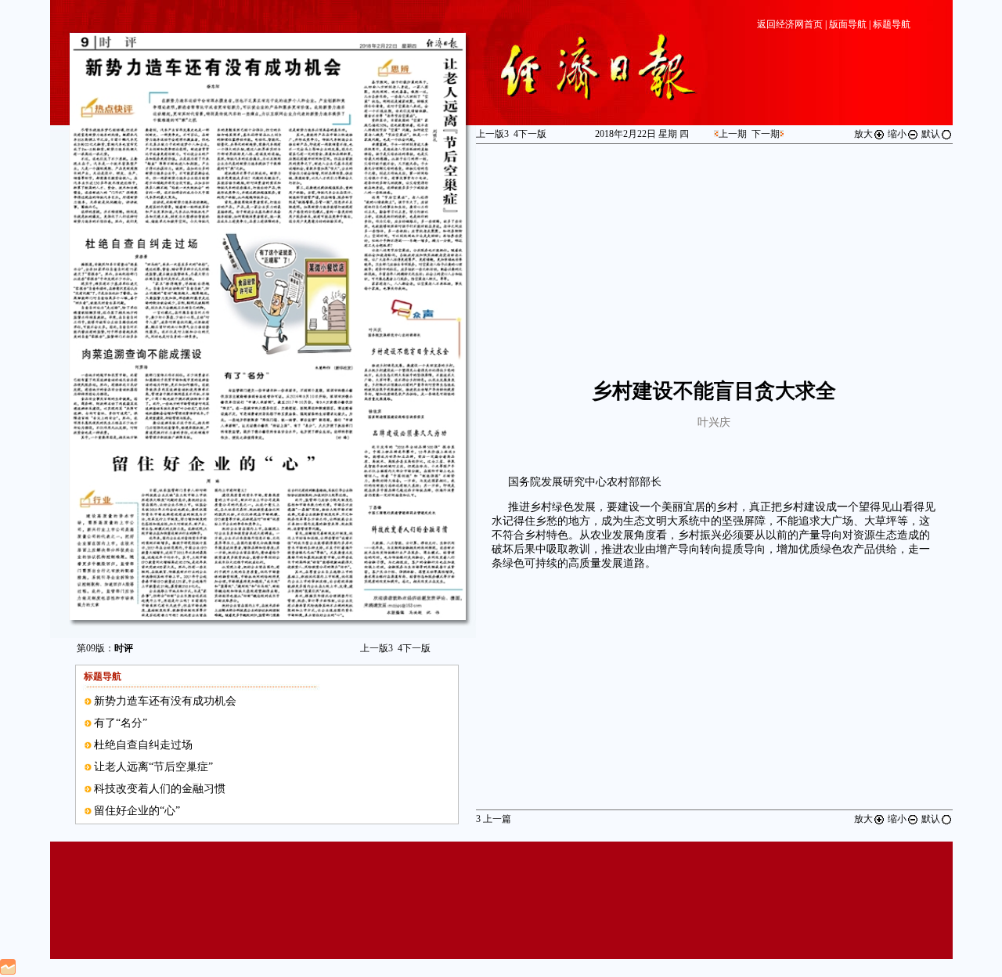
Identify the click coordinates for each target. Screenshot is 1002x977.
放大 (863, 133)
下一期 (766, 133)
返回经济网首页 (790, 24)
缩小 (897, 133)
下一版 (414, 648)
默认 (930, 133)
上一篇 (493, 818)
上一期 (733, 133)
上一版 (376, 648)
